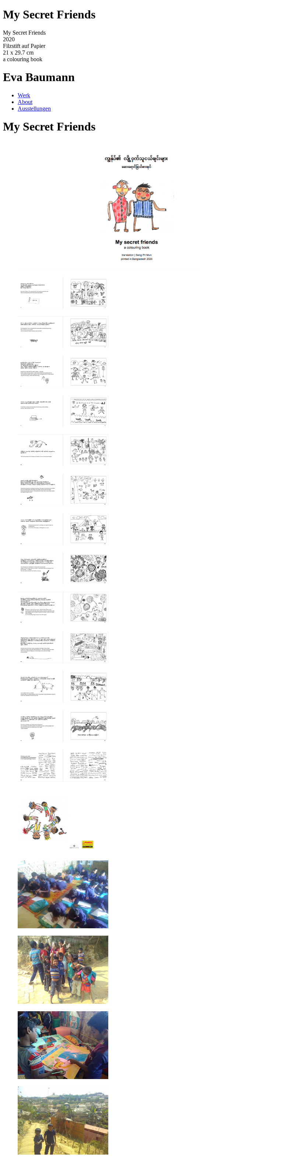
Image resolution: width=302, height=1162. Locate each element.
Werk (24, 95)
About (25, 102)
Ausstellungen (34, 108)
